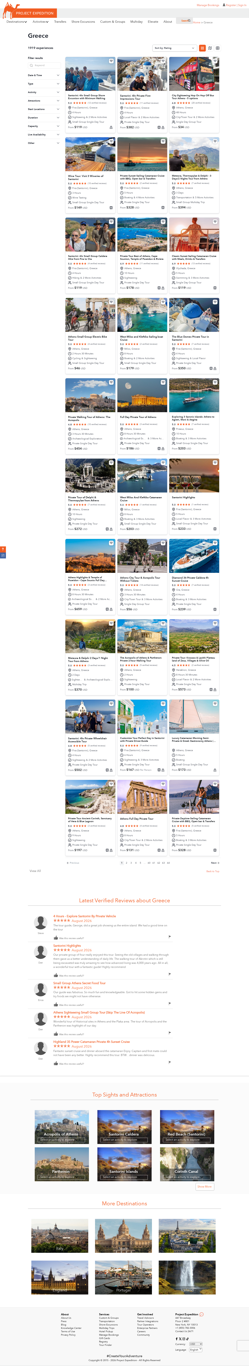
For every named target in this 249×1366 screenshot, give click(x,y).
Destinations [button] (15, 22)
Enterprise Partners (147, 1328)
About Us (66, 1318)
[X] (180, 1339)
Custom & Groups (109, 1318)
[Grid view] (202, 48)
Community (143, 1335)
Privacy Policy (68, 1335)
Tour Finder (105, 1345)
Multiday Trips (106, 1328)
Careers (141, 1331)
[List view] (217, 48)
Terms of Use (68, 1331)
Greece (208, 22)
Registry (103, 1341)
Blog (63, 1324)
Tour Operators (145, 1324)
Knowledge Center (71, 1328)
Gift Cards (104, 1338)
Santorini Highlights (67, 946)
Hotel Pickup (106, 1331)
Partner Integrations (147, 1321)
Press (63, 1321)
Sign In (242, 5)
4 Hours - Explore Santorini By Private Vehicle (84, 916)
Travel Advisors (145, 1318)
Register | (231, 5)
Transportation (107, 1321)
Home (198, 22)
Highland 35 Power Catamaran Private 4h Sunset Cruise (91, 1042)
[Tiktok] (187, 1339)
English (194, 1349)
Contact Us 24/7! (184, 1331)
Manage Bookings (109, 1335)
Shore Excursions (108, 1324)
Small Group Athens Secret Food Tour (79, 983)
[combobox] (195, 1350)
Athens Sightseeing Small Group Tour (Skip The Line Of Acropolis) (99, 1012)
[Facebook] (177, 1339)
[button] (3, 549)
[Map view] (210, 48)
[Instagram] (184, 1339)
